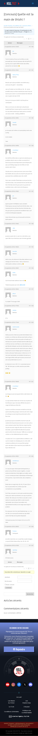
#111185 (31, 118)
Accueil (5, 25)
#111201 (31, 381)
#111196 (31, 268)
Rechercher (30, 594)
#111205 (31, 456)
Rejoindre (20, 649)
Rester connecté (10, 584)
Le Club (11, 707)
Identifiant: (7, 577)
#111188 (31, 223)
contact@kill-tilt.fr (20, 716)
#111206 (31, 526)
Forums (10, 25)
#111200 (31, 322)
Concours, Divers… (27, 25)
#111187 (31, 191)
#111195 (31, 247)
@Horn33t (22, 285)
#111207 (31, 545)
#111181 (31, 70)
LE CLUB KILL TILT (17, 25)
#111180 (31, 46)
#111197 (31, 289)
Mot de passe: (8, 581)
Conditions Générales (11, 711)
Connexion (8, 587)
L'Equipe (27, 707)
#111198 (31, 305)
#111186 (31, 145)
